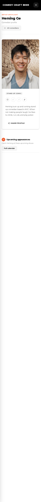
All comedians (13, 28)
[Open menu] (36, 5)
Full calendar (9, 148)
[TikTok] (24, 99)
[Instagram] (7, 99)
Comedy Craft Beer (16, 5)
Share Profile (18, 123)
